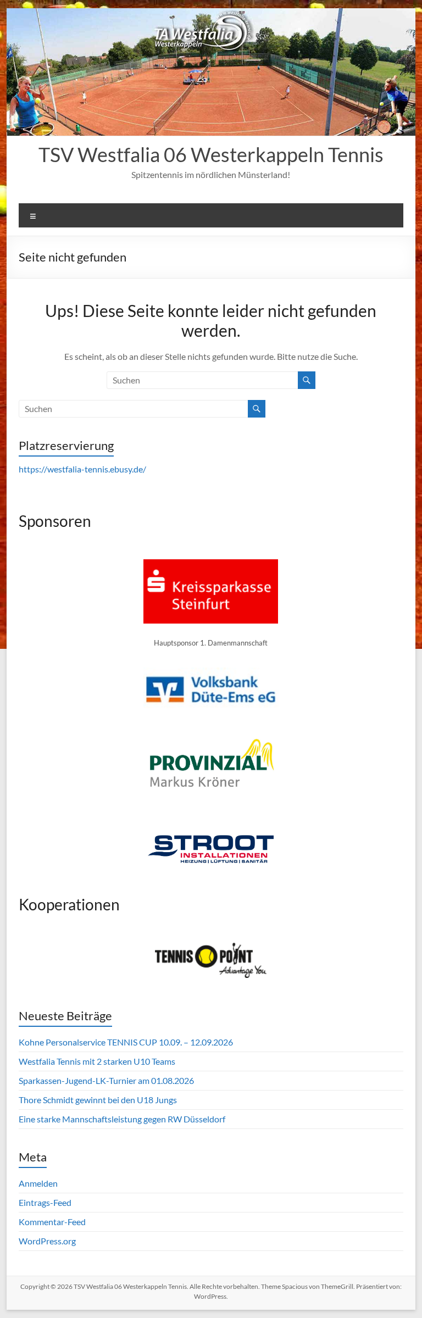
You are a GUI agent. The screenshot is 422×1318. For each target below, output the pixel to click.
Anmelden (38, 1183)
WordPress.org (47, 1241)
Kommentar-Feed (52, 1221)
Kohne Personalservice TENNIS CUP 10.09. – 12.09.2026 (126, 1042)
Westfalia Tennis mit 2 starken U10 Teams (97, 1061)
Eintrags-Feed (45, 1202)
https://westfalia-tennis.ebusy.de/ (82, 469)
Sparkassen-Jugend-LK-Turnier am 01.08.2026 (106, 1080)
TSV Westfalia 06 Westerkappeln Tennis (211, 154)
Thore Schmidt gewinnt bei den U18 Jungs (98, 1099)
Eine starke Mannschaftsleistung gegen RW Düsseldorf (122, 1119)
